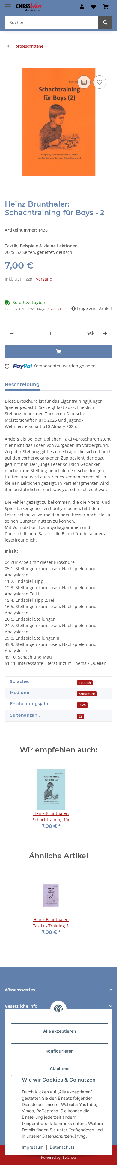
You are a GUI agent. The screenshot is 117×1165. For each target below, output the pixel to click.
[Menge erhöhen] (105, 333)
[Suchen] (105, 22)
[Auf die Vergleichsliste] (84, 82)
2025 (82, 705)
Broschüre (87, 694)
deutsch (85, 683)
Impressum (33, 1147)
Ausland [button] (54, 309)
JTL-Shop (69, 1157)
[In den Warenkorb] (9, 65)
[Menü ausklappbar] (8, 4)
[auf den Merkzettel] (99, 82)
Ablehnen (60, 1068)
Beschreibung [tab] (22, 384)
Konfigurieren (60, 1050)
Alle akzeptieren (59, 1031)
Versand (44, 279)
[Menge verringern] (11, 333)
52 (80, 716)
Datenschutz (62, 1147)
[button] (82, 7)
